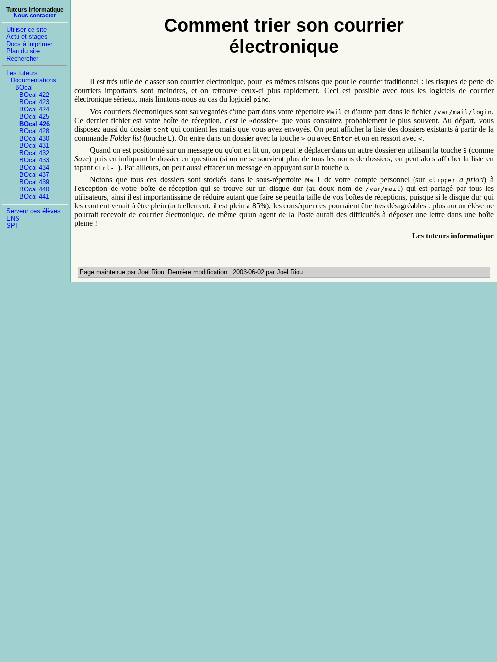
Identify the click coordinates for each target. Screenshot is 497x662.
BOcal (24, 87)
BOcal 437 (34, 174)
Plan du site (23, 51)
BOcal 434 (34, 167)
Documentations (33, 80)
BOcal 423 (34, 102)
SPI (11, 225)
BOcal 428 (34, 131)
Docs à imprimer (29, 43)
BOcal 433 (34, 160)
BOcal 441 (34, 196)
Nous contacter (35, 15)
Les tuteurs (22, 73)
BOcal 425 (34, 116)
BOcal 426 (34, 123)
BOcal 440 (34, 189)
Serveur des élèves (33, 211)
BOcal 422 (34, 94)
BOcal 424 (34, 109)
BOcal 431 (34, 145)
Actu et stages (27, 36)
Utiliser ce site (26, 29)
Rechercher (22, 58)
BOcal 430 (34, 138)
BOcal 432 (34, 153)
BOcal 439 (34, 182)
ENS (12, 218)
